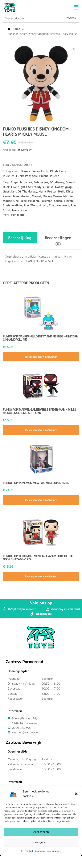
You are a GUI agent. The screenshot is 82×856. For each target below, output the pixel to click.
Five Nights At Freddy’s (27, 187)
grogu (69, 187)
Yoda (23, 210)
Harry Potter (48, 191)
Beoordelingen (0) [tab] (58, 240)
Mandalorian (21, 196)
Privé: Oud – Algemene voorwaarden (41, 851)
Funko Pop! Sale (27, 176)
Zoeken (71, 18)
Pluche (43, 176)
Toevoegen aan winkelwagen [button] (41, 356)
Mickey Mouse (52, 196)
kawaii (7, 196)
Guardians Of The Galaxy (20, 191)
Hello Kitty (65, 191)
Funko (35, 171)
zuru (31, 210)
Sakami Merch (63, 201)
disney (59, 182)
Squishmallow (12, 205)
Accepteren (41, 832)
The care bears (59, 205)
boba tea (26, 182)
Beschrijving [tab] (19, 237)
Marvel (36, 196)
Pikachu (33, 201)
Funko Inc (17, 215)
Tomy (15, 210)
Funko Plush (49, 171)
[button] (76, 794)
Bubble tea (41, 182)
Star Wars (30, 205)
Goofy (59, 187)
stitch (43, 205)
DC (52, 182)
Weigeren (41, 842)
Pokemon (46, 201)
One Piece (20, 201)
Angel (14, 182)
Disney (25, 171)
